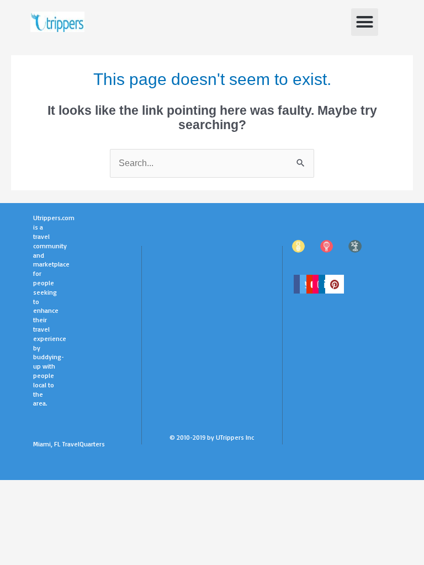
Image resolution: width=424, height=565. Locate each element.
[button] (365, 22)
